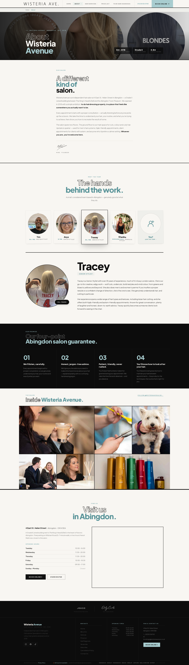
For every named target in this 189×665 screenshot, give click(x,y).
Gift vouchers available (61, 662)
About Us (83, 632)
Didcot (109, 662)
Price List (105, 3)
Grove (124, 662)
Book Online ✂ (35, 577)
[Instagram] (26, 644)
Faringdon (117, 662)
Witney (152, 662)
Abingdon (102, 662)
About (77, 3)
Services (83, 635)
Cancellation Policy (87, 650)
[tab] (38, 227)
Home (68, 3)
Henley (129, 662)
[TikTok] (35, 644)
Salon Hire (83, 647)
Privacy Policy (41, 662)
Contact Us (84, 654)
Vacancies (84, 644)
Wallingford (144, 662)
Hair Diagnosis (85, 641)
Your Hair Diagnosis (121, 3)
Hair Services (90, 3)
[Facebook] (31, 644)
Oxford (136, 662)
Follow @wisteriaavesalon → (150, 395)
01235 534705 (143, 4)
